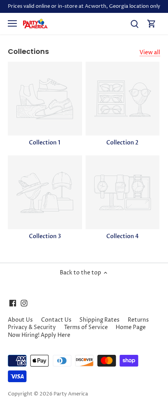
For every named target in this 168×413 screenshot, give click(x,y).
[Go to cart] (151, 23)
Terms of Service (86, 327)
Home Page (131, 327)
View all (149, 52)
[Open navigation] (12, 23)
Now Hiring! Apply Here (39, 335)
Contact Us (56, 320)
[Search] (134, 23)
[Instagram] (24, 303)
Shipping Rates (99, 320)
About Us (20, 320)
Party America (71, 394)
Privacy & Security (32, 327)
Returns (138, 320)
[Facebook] (12, 303)
